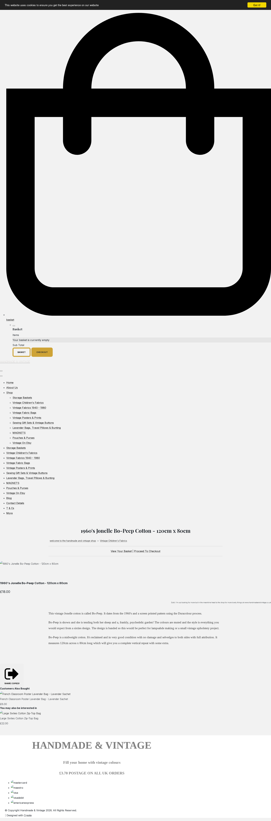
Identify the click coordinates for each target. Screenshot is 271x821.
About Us (12, 387)
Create (28, 815)
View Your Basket (121, 551)
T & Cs (10, 508)
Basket (22, 352)
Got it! (256, 5)
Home (9, 382)
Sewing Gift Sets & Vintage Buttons (33, 422)
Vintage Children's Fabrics (28, 402)
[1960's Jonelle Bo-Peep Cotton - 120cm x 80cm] (5, 574)
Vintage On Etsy (22, 442)
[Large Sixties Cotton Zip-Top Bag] (20, 713)
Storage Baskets (22, 397)
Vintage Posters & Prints (27, 417)
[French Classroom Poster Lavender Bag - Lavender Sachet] (35, 694)
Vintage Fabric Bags (24, 412)
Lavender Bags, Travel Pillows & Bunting (37, 427)
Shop (9, 392)
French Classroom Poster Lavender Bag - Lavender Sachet (34, 699)
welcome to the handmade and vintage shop (73, 540)
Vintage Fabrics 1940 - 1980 (29, 407)
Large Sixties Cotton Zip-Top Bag (19, 718)
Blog (9, 498)
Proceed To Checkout (147, 551)
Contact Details (15, 503)
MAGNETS (19, 432)
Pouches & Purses (24, 437)
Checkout (42, 352)
